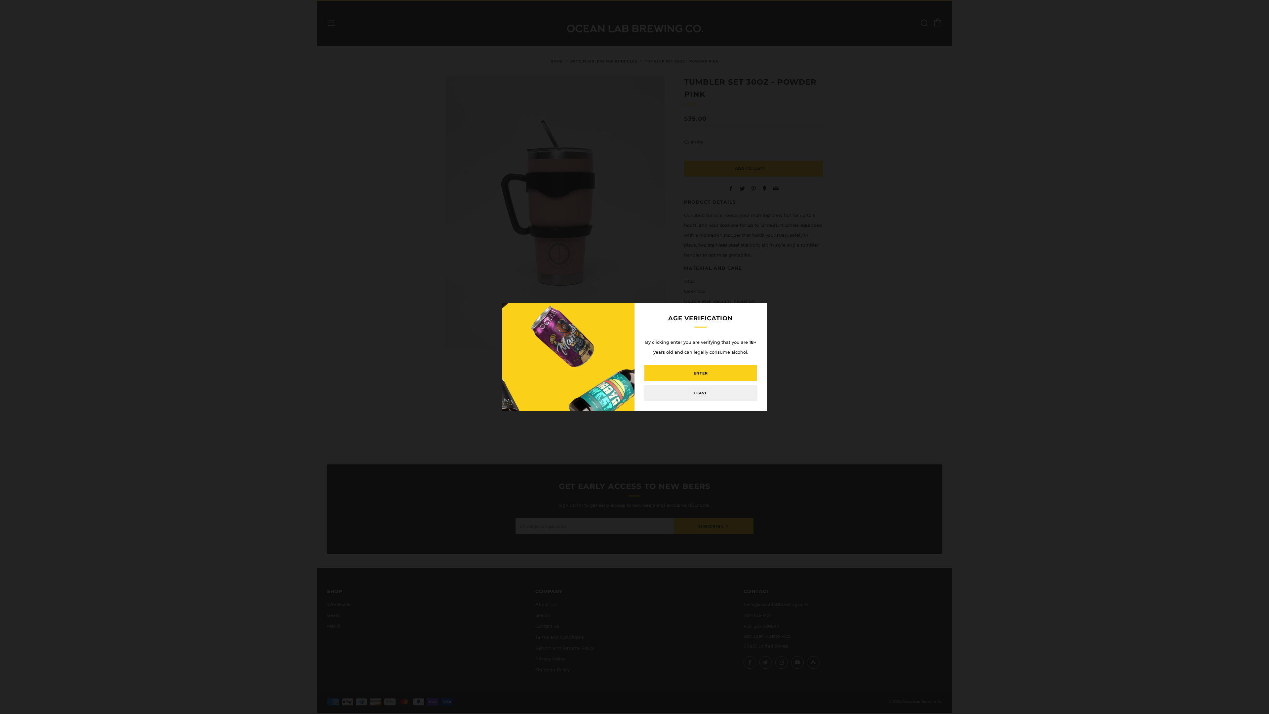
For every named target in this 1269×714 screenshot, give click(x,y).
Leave (701, 393)
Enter (701, 373)
